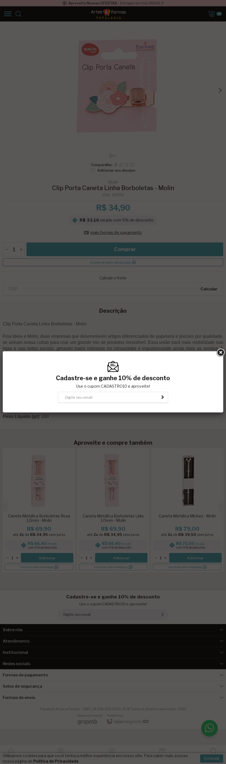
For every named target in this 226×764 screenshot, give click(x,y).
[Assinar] (162, 397)
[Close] (220, 353)
